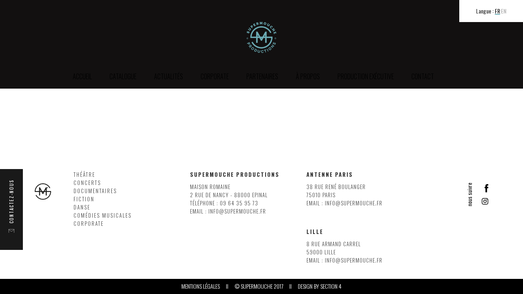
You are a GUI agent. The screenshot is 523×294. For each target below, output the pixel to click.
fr (497, 11)
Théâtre (84, 174)
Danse (82, 207)
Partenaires (262, 76)
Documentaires (95, 190)
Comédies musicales (103, 215)
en (503, 11)
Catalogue (123, 76)
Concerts (87, 182)
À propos (308, 76)
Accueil (82, 76)
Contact (422, 76)
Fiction (84, 199)
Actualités (168, 76)
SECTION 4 (331, 286)
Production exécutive (365, 76)
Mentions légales (200, 286)
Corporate (89, 223)
